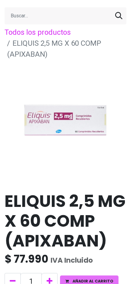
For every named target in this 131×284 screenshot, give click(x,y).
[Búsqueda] (118, 15)
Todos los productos (38, 32)
